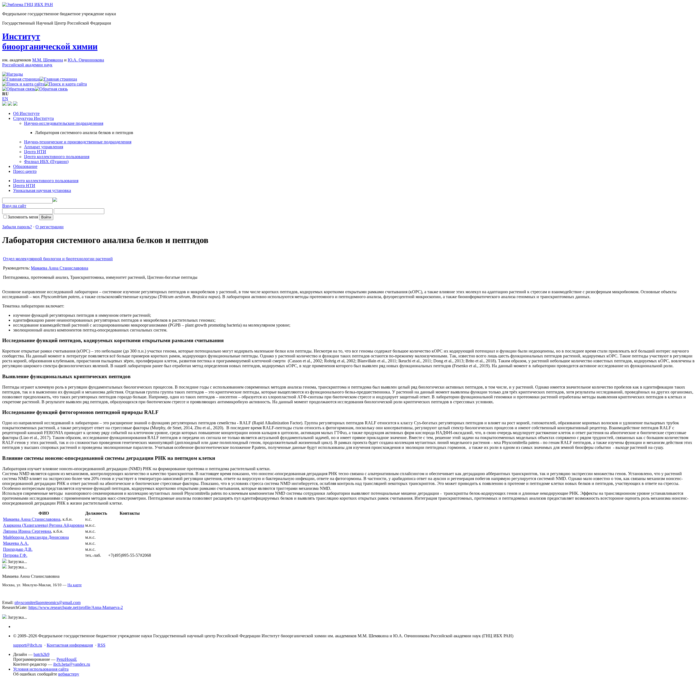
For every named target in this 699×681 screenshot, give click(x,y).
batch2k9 (41, 654)
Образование (25, 166)
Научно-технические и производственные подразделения (77, 142)
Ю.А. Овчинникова (86, 60)
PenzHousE (67, 659)
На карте (74, 585)
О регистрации (49, 226)
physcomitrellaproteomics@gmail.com (47, 602)
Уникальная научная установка (42, 190)
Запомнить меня (23, 217)
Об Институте (26, 113)
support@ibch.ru (27, 645)
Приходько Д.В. (17, 549)
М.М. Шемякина (47, 60)
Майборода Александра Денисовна (36, 537)
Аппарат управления (43, 146)
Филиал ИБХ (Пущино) (46, 161)
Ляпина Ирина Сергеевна (27, 531)
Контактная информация (70, 645)
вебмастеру (68, 674)
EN (5, 98)
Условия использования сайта (41, 669)
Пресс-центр (25, 171)
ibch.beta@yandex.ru (71, 664)
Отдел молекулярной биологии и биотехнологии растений (58, 258)
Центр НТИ (35, 151)
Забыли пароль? (17, 226)
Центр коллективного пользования (56, 156)
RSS (101, 645)
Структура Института (33, 118)
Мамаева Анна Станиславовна (59, 268)
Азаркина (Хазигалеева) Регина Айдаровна (43, 525)
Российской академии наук (27, 65)
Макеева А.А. (16, 543)
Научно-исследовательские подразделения (63, 123)
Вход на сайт (14, 205)
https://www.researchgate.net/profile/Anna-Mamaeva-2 (75, 607)
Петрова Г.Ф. (15, 555)
